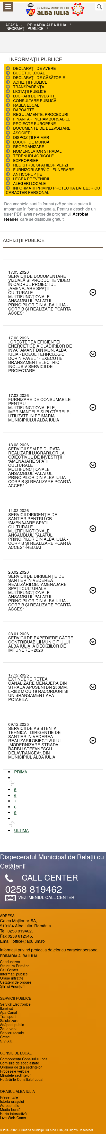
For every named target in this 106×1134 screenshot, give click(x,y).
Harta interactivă (13, 1113)
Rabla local (26, 105)
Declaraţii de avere (34, 68)
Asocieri (22, 132)
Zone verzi (8, 1028)
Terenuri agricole (33, 155)
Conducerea (10, 961)
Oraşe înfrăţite (11, 978)
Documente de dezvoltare (41, 128)
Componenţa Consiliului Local (24, 1058)
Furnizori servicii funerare (43, 169)
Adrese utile (9, 1105)
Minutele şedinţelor (15, 1075)
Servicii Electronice (15, 1004)
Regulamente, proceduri (40, 114)
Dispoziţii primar (31, 137)
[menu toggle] (8, 7)
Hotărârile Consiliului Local (21, 1079)
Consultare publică (34, 100)
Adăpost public (12, 1024)
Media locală (10, 1109)
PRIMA (20, 772)
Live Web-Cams (13, 1117)
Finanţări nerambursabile (41, 118)
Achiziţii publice (30, 82)
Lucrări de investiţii (35, 95)
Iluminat (6, 1008)
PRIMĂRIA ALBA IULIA (46, 24)
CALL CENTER (50, 877)
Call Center (9, 969)
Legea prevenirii (31, 178)
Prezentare (9, 1097)
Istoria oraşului (12, 1101)
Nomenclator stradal (37, 151)
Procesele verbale (14, 1071)
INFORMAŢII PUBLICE (24, 28)
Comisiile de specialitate (19, 1062)
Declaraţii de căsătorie (39, 77)
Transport (8, 1016)
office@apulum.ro (29, 941)
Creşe (5, 1036)
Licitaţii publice (29, 91)
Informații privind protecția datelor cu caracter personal (53, 190)
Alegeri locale (29, 183)
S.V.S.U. (6, 1040)
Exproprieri (26, 160)
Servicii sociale (12, 1032)
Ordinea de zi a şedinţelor (21, 1067)
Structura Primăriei (15, 965)
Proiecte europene (34, 123)
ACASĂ (11, 24)
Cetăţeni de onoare (15, 982)
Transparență (28, 86)
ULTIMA (21, 830)
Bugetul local (29, 72)
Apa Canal (8, 1012)
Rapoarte (23, 109)
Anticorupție (27, 174)
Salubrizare (9, 1020)
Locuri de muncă (31, 141)
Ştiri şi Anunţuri (12, 986)
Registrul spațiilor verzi (40, 165)
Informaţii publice (14, 973)
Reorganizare (28, 146)
